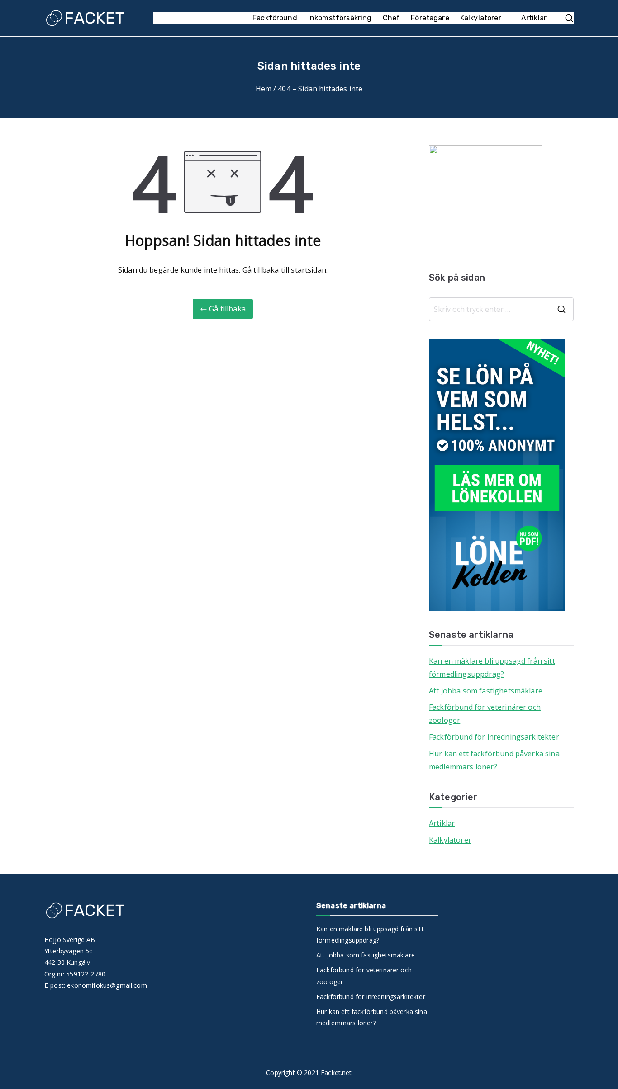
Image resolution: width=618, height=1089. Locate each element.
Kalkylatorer (480, 18)
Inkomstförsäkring (340, 18)
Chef (391, 18)
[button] (505, 18)
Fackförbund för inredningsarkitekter (494, 737)
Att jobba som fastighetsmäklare (485, 691)
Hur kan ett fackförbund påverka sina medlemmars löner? (494, 760)
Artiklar (534, 18)
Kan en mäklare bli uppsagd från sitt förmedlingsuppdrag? (492, 667)
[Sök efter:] (501, 309)
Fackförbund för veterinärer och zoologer (485, 713)
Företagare (430, 18)
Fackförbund (274, 18)
